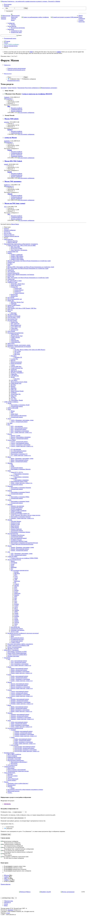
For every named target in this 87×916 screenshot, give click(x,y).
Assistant (13, 729)
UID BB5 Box (15, 375)
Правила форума (5, 884)
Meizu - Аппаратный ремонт (19, 461)
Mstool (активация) (16, 362)
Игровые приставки (13, 656)
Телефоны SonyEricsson (17, 535)
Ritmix (9, 705)
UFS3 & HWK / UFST (13, 317)
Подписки (7, 231)
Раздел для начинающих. (14, 647)
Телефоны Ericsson (16, 539)
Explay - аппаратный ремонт (19, 677)
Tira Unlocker (11, 271)
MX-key (13, 360)
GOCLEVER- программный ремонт (24, 746)
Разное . (6, 782)
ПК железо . (14, 763)
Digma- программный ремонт (19, 668)
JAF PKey (17, 352)
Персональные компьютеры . (15, 760)
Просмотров (21, 87)
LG (8, 447)
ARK (15, 579)
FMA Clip (13, 389)
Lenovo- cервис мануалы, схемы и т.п (22, 696)
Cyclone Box (14, 359)
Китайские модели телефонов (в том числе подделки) (23, 633)
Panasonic (10, 486)
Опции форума (11, 26)
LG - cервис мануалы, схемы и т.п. (21, 455)
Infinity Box (10, 300)
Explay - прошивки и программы (20, 679)
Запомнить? (9, 11)
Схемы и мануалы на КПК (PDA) (17, 654)
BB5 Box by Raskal (16, 371)
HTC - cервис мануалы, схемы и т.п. (21, 432)
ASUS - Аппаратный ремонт (19, 421)
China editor (14, 328)
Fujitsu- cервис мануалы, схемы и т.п (24, 743)
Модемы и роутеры (13, 648)
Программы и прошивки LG (19, 454)
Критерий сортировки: (7, 818)
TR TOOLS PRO (12, 314)
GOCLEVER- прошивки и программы (25, 749)
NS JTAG (17, 378)
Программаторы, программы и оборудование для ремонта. (21, 244)
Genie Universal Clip (17, 368)
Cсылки (9, 777)
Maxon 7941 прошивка (13, 181)
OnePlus (16, 610)
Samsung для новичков (17, 506)
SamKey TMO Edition (17, 256)
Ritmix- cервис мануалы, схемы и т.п (21, 711)
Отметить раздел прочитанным (16, 68)
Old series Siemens (16, 521)
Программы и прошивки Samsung (21, 516)
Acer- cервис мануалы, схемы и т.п (21, 665)
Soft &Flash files (15, 627)
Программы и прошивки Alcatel (20, 405)
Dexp (15, 588)
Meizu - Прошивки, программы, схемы (22, 458)
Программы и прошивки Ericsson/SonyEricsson (24, 542)
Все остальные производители (20, 570)
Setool (9, 311)
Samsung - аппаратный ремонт (19, 716)
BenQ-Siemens (15, 526)
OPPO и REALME (12, 408)
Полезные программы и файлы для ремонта (20, 644)
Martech (13, 386)
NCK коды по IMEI (16, 248)
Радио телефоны (12, 756)
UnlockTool (10, 270)
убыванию (9, 828)
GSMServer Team (12, 282)
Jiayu (15, 601)
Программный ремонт (17, 638)
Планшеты (7, 657)
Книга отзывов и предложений (16, 769)
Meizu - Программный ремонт (19, 460)
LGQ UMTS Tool (16, 326)
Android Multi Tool (12, 251)
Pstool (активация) (16, 363)
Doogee (16, 590)
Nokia (9, 470)
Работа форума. (8, 239)
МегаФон (17, 573)
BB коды (6, 875)
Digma (9, 667)
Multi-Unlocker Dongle (17, 391)
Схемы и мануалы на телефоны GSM (18, 645)
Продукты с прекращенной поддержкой (19, 346)
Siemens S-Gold (15, 524)
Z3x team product (12, 320)
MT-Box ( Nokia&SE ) (17, 372)
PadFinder (13, 303)
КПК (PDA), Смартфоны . (11, 650)
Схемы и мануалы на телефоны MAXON (37, 94)
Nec (12, 569)
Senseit (16, 619)
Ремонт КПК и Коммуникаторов (16, 653)
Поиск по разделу (8, 73)
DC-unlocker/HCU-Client (14, 280)
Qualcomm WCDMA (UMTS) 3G (20, 513)
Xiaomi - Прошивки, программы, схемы (22, 547)
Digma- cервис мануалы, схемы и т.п (21, 673)
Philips (9, 495)
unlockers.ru (7, 902)
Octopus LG (17, 291)
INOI (15, 596)
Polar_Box (14, 395)
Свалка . (9, 792)
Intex (15, 598)
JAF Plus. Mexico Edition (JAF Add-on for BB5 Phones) (29, 349)
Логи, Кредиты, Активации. (19, 250)
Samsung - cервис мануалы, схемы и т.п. (22, 518)
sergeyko (6, 122)
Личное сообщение (16, 111)
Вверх (17, 224)
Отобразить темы (14, 79)
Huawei (9, 434)
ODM (12, 466)
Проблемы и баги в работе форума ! (17, 783)
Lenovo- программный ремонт (19, 691)
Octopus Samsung (19, 293)
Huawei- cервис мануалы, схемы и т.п (22, 688)
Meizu (9, 457)
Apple (9, 409)
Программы (10, 768)
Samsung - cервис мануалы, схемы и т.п (22, 719)
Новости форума (12, 242)
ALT (5, 206)
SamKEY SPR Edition (17, 257)
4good (16, 578)
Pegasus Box (14, 294)
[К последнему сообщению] (26, 112)
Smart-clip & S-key (16, 285)
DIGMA (16, 585)
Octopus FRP (18, 288)
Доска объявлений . (9, 772)
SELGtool (13, 313)
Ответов (14, 87)
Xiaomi (9, 546)
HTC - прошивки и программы (20, 431)
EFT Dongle (10, 297)
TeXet (9, 720)
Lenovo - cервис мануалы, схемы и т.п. (22, 446)
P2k (12, 464)
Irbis (15, 599)
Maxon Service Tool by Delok (19, 382)
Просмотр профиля (16, 108)
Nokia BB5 (14, 478)
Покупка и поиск (12, 775)
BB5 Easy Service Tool (17, 302)
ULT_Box (13, 398)
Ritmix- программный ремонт (19, 706)
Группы (13, 24)
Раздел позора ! (11, 780)
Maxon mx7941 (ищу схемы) (15, 203)
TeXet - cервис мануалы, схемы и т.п (21, 726)
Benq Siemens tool (16, 325)
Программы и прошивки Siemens (20, 532)
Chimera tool (10, 279)
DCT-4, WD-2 (15, 475)
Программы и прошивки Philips (20, 497)
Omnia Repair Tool (16, 383)
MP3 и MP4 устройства (14, 754)
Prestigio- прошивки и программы (20, 702)
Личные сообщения (9, 230)
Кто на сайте (7, 233)
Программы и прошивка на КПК (17, 651)
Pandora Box (14, 322)
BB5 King (17, 354)
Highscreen (17, 593)
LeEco (16, 607)
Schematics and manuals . (18, 630)
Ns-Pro (13, 377)
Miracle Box (10, 306)
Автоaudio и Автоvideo (14, 759)
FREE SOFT (11, 343)
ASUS (9, 418)
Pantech (9, 490)
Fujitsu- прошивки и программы (23, 742)
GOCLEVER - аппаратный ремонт (24, 748)
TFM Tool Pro (15, 340)
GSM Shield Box (15, 342)
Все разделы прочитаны (18, 27)
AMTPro (13, 339)
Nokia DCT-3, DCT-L (17, 472)
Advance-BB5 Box (16, 366)
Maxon (13, 561)
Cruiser (13, 365)
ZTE (8, 552)
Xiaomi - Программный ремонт (20, 549)
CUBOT (16, 584)
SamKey (9, 253)
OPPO (16, 611)
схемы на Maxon (11, 137)
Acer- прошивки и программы (19, 664)
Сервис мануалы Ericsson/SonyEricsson (22, 544)
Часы (12, 636)
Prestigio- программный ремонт (20, 699)
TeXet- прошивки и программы (20, 725)
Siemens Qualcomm (16, 529)
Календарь (82, 21)
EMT (8, 265)
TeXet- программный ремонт (19, 722)
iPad (12, 412)
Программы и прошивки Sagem (20, 501)
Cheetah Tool (11, 262)
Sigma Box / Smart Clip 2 (18, 283)
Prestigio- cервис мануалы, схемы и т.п (22, 703)
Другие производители (11, 46)
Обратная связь (8, 901)
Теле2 (16, 576)
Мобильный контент (13, 791)
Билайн (16, 572)
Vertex (16, 624)
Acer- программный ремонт (19, 660)
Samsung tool (14, 329)
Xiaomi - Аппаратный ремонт (19, 550)
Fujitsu (13, 737)
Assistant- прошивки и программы (24, 734)
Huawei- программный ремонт (20, 683)
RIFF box (10, 310)
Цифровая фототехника (14, 757)
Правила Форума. (12, 241)
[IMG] (6, 878)
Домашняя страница (17, 156)
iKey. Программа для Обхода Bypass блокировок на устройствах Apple (27, 268)
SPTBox (13, 397)
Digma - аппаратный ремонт (19, 670)
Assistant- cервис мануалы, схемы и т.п (25, 736)
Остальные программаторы (15, 333)
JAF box (13, 348)
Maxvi (16, 608)
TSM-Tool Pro (15, 334)
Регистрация (7, 4)
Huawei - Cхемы (15, 435)
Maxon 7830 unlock (12, 119)
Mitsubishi (13, 567)
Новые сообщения (82, 17)
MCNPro (13, 385)
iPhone (13, 411)
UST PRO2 (14, 380)
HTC (8, 424)
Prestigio (16, 616)
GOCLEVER (14, 745)
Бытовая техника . (9, 752)
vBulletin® (10, 910)
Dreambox (14, 356)
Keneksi (16, 604)
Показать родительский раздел (16, 70)
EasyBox (9, 264)
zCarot (8, 913)
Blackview (17, 581)
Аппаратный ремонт (17, 406)
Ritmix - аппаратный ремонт (19, 708)
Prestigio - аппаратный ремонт (19, 700)
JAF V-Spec (17, 351)
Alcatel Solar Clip (15, 394)
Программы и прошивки (21, 474)
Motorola (9, 463)
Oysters (16, 615)
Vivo (15, 625)
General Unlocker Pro (13, 273)
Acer (8, 659)
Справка (81, 20)
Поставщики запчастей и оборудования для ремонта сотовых (25, 789)
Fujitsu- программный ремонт (22, 739)
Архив (6, 904)
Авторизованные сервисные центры (18, 771)
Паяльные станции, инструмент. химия (18, 345)
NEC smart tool (15, 323)
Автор (9, 87)
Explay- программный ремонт (19, 676)
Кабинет (6, 228)
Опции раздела (7, 64)
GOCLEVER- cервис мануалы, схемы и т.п (26, 751)
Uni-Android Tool (12, 319)
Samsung (9, 504)
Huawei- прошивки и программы (20, 687)
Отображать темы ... (6, 812)
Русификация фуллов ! (17, 639)
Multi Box (13, 388)
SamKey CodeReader (17, 254)
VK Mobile (14, 562)
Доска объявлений (12, 779)
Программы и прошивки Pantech (20, 492)
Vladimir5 (7, 97)
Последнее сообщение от (32, 87)
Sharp (12, 565)
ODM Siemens (15, 527)
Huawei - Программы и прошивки (21, 437)
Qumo (16, 618)
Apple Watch (14, 414)
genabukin (7, 141)
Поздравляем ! (11, 785)
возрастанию (10, 827)
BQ (15, 582)
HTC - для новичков (17, 426)
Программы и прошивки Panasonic (21, 487)
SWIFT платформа (16, 512)
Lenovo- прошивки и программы (20, 694)
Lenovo (9, 690)
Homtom (16, 595)
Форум (80, 15)
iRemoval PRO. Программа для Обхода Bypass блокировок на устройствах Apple (30, 267)
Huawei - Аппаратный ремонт (19, 438)
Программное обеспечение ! (19, 762)
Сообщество (11, 23)
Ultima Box (14, 374)
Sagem (9, 500)
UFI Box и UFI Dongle (13, 316)
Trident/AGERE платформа (18, 510)
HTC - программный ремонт (19, 428)
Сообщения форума (16, 109)
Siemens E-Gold (15, 523)
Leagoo (16, 605)
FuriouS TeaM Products (13, 305)
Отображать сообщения (29, 79)
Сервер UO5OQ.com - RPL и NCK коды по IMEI (21, 245)
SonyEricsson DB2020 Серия (19, 541)
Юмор (12, 788)
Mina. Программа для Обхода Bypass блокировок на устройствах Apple (28, 277)
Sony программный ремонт (19, 538)
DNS (15, 587)
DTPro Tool (10, 276)
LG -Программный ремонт (18, 451)
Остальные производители (15, 728)
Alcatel (9, 403)
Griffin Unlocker (15, 337)
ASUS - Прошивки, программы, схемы (22, 420)
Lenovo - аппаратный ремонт (19, 441)
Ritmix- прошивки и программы (20, 710)
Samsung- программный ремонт (20, 714)
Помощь (6, 6)
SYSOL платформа (16, 509)
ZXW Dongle (11, 331)
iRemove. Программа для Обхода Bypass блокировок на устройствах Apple (29, 260)
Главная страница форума (11, 236)
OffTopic (9, 786)
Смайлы (6, 877)
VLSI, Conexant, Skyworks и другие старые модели (25, 515)
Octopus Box (14, 287)
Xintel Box (14, 369)
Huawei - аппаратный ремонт (19, 685)
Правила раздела (16, 634)
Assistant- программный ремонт (23, 731)
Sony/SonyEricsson (12, 533)
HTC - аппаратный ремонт (18, 429)
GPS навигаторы (12, 765)
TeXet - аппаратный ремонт (19, 723)
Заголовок (4, 87)
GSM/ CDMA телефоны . (11, 401)
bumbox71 (7, 184)
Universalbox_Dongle (17, 400)
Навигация (10, 29)
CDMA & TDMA (12, 556)
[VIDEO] (6, 880)
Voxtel (12, 564)
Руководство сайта (16, 32)
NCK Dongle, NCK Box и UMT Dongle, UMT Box (21, 308)
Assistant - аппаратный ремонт (23, 733)
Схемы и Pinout (15, 642)
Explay (16, 592)
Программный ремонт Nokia (19, 481)
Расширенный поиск (10, 38)
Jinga (15, 602)
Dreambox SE (18, 357)
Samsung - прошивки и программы (21, 717)
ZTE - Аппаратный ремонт (19, 555)
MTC (15, 575)
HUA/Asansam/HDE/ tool (14, 299)
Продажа (10, 774)
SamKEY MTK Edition (17, 259)
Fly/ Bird (9, 423)
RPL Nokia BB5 (15, 247)
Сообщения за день (16, 31)
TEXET (16, 621)
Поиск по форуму (9, 234)
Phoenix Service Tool (16, 336)
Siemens (9, 519)
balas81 (6, 164)
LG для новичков (16, 449)
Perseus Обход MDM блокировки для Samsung (20, 274)
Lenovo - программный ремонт (20, 443)
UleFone (16, 622)
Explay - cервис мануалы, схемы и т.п (22, 680)
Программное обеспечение (19, 415)
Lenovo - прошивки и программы (20, 444)
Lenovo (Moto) (11, 440)
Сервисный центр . (9, 766)
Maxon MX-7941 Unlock (13, 161)
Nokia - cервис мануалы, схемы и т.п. (21, 483)
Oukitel (16, 613)
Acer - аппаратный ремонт (18, 662)
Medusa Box (14, 296)
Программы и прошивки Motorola (21, 469)
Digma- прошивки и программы (20, 671)
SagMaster (14, 392)
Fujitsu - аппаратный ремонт (22, 740)
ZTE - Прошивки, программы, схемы (21, 553)
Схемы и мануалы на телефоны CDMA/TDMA (24, 558)
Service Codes (15, 631)
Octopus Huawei (18, 290)
